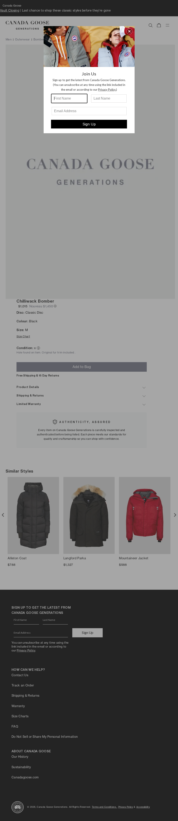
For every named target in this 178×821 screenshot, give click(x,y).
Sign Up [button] (89, 124)
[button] (129, 31)
